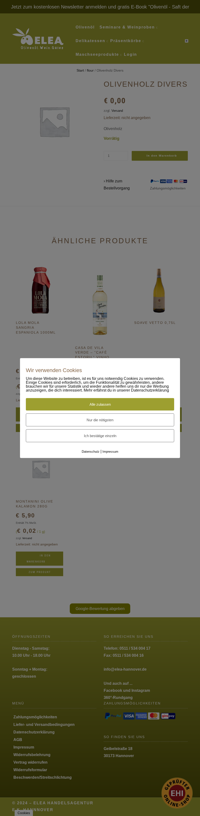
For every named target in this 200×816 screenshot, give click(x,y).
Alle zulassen (100, 404)
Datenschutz (91, 451)
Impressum (110, 451)
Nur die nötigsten (100, 420)
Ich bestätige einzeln (100, 436)
